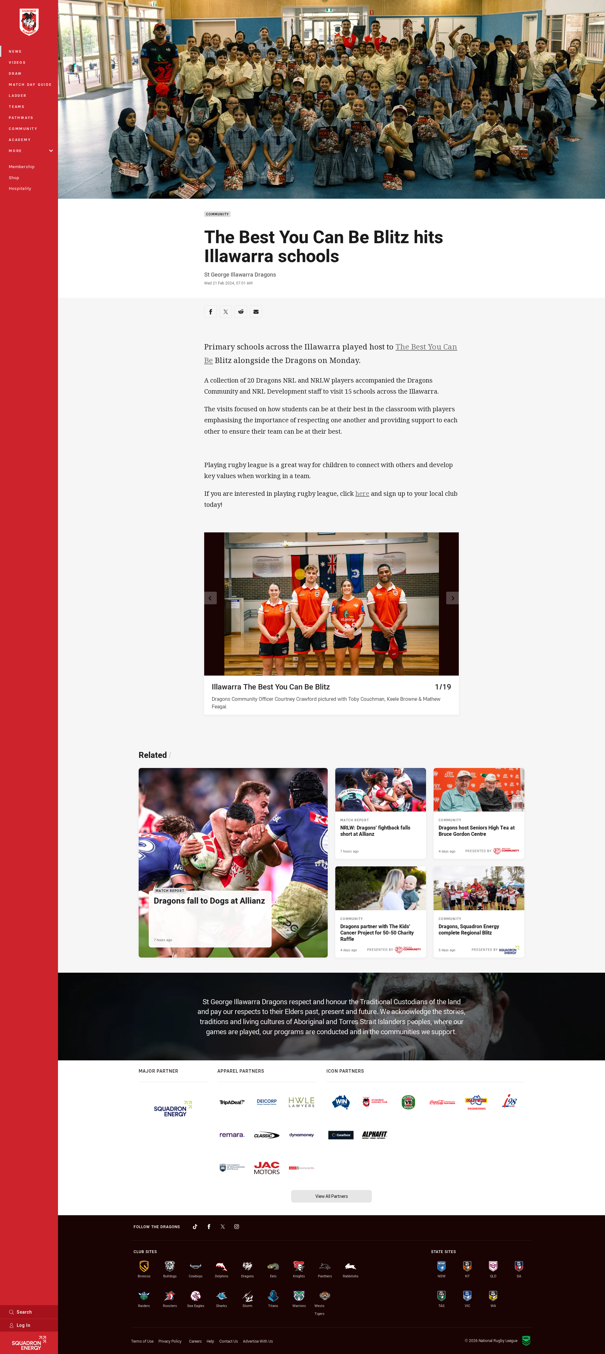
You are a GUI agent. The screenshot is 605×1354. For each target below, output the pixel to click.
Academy (20, 139)
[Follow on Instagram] (236, 1226)
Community (23, 128)
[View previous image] (210, 598)
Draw (15, 73)
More (15, 150)
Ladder (18, 95)
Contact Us (228, 1341)
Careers (195, 1341)
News (15, 51)
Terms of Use (142, 1341)
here (362, 493)
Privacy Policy (170, 1341)
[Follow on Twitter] (222, 1226)
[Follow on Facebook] (208, 1226)
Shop (14, 177)
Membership (22, 166)
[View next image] (452, 598)
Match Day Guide (30, 84)
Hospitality (20, 188)
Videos (17, 62)
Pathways (21, 117)
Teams (17, 106)
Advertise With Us (258, 1341)
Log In (24, 1325)
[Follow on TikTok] (195, 1226)
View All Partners (331, 1196)
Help (210, 1341)
